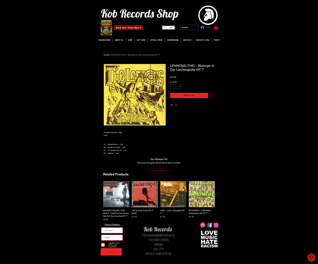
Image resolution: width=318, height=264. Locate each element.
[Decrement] (172, 86)
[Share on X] (181, 105)
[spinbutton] (176, 86)
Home (106, 55)
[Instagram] (216, 225)
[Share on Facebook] (171, 105)
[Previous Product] (99, 194)
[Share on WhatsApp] (176, 105)
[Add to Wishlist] (211, 95)
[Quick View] (116, 194)
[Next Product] (218, 194)
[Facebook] (209, 225)
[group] (159, 201)
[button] (216, 27)
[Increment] (179, 86)
